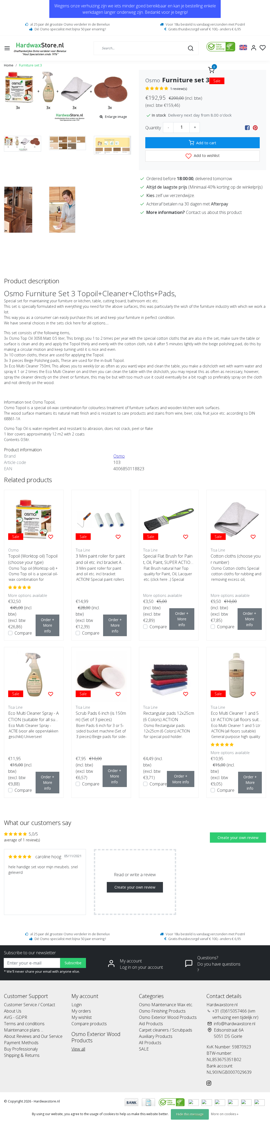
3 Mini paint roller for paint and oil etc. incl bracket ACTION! (101, 559)
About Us (12, 1011)
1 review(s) (178, 88)
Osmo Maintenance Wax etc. (166, 1005)
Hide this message (190, 1114)
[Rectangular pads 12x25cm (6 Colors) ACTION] (168, 676)
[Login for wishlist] (50, 536)
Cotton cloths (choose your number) (236, 559)
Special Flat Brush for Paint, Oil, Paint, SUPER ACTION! (167, 559)
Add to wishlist (206, 155)
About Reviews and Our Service (33, 1036)
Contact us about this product (214, 212)
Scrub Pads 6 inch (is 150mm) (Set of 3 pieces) (101, 716)
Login (76, 1005)
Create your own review (238, 837)
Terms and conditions (24, 1024)
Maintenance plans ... (23, 1030)
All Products (150, 1043)
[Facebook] (247, 128)
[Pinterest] (255, 128)
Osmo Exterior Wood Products (168, 1017)
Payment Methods (21, 1043)
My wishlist (81, 1017)
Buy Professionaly (21, 1049)
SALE (144, 1049)
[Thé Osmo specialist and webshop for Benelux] (40, 48)
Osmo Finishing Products (162, 1011)
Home (8, 65)
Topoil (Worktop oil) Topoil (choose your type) (32, 559)
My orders (81, 1011)
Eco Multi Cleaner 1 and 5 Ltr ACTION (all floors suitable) (236, 716)
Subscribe (73, 962)
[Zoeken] (190, 48)
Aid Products (151, 1024)
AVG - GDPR (15, 1017)
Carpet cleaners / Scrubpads (165, 1030)
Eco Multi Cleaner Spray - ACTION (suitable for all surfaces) (33, 716)
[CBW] (172, 1102)
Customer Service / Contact (29, 1005)
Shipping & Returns (22, 1055)
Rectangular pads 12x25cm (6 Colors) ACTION (168, 716)
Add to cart (206, 142)
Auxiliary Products (155, 1036)
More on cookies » (224, 1114)
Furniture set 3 (30, 65)
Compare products (89, 1024)
